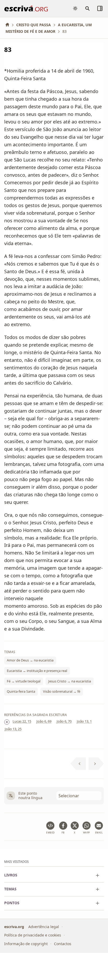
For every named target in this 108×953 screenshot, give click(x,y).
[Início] (9, 24)
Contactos (62, 943)
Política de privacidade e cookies (32, 935)
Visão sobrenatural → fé (61, 691)
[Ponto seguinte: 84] (96, 763)
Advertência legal (43, 926)
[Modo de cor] (75, 8)
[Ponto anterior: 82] (78, 763)
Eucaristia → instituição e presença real (37, 670)
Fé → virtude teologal (23, 681)
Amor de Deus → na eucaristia (30, 660)
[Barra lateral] (100, 8)
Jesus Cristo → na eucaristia (69, 681)
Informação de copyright (26, 943)
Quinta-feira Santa (21, 691)
